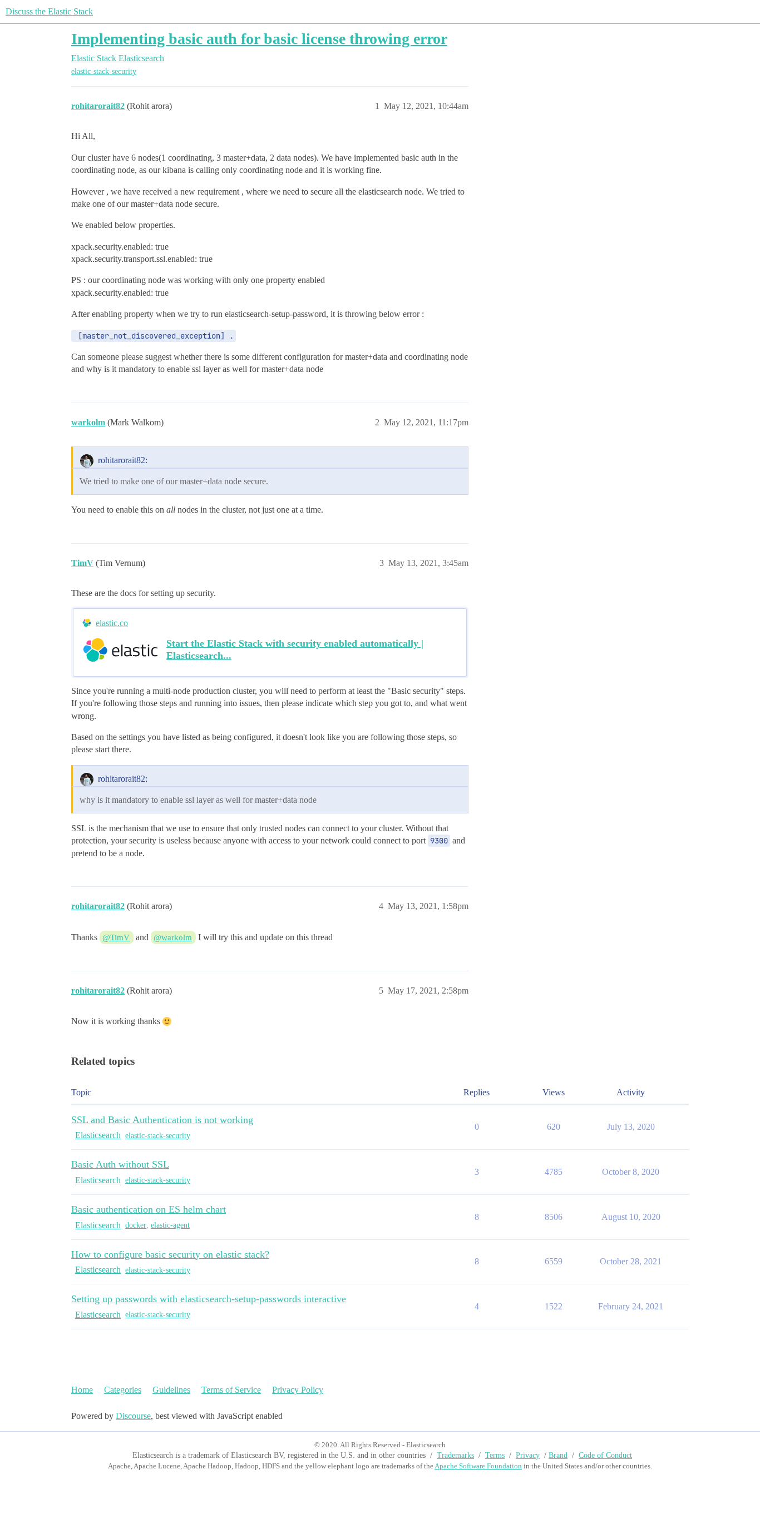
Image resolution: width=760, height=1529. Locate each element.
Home (82, 1389)
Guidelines (171, 1389)
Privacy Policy (297, 1389)
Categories (122, 1389)
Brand (558, 1455)
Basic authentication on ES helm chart (148, 1209)
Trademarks (455, 1455)
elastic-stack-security (103, 71)
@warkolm (173, 937)
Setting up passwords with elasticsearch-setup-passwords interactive (208, 1298)
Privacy (528, 1455)
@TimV (116, 937)
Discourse (133, 1416)
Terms (495, 1455)
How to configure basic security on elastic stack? (170, 1254)
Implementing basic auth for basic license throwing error (259, 38)
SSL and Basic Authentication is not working (162, 1119)
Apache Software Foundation (478, 1466)
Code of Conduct (605, 1455)
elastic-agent (170, 1225)
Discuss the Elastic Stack (49, 11)
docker (135, 1225)
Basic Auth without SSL (120, 1164)
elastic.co (112, 623)
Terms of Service (231, 1389)
